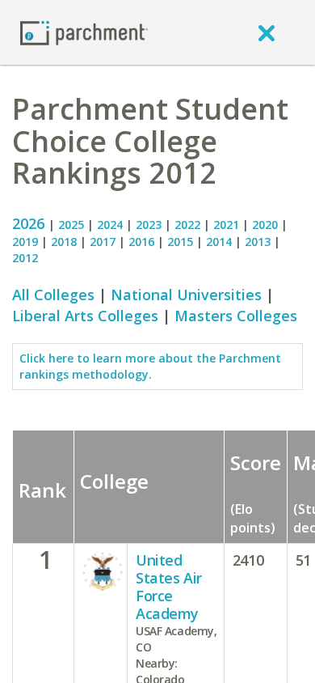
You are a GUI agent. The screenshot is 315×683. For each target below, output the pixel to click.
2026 (30, 223)
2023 (149, 224)
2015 (180, 241)
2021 (226, 224)
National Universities (186, 294)
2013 (258, 241)
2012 (25, 257)
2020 (265, 224)
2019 (25, 241)
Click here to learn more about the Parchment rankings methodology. (150, 366)
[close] (266, 32)
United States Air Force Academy (169, 586)
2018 (64, 241)
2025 (71, 224)
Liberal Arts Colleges (85, 315)
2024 (110, 224)
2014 (219, 241)
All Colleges (53, 294)
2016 (141, 241)
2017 (103, 241)
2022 (187, 224)
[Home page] (84, 32)
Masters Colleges (235, 315)
